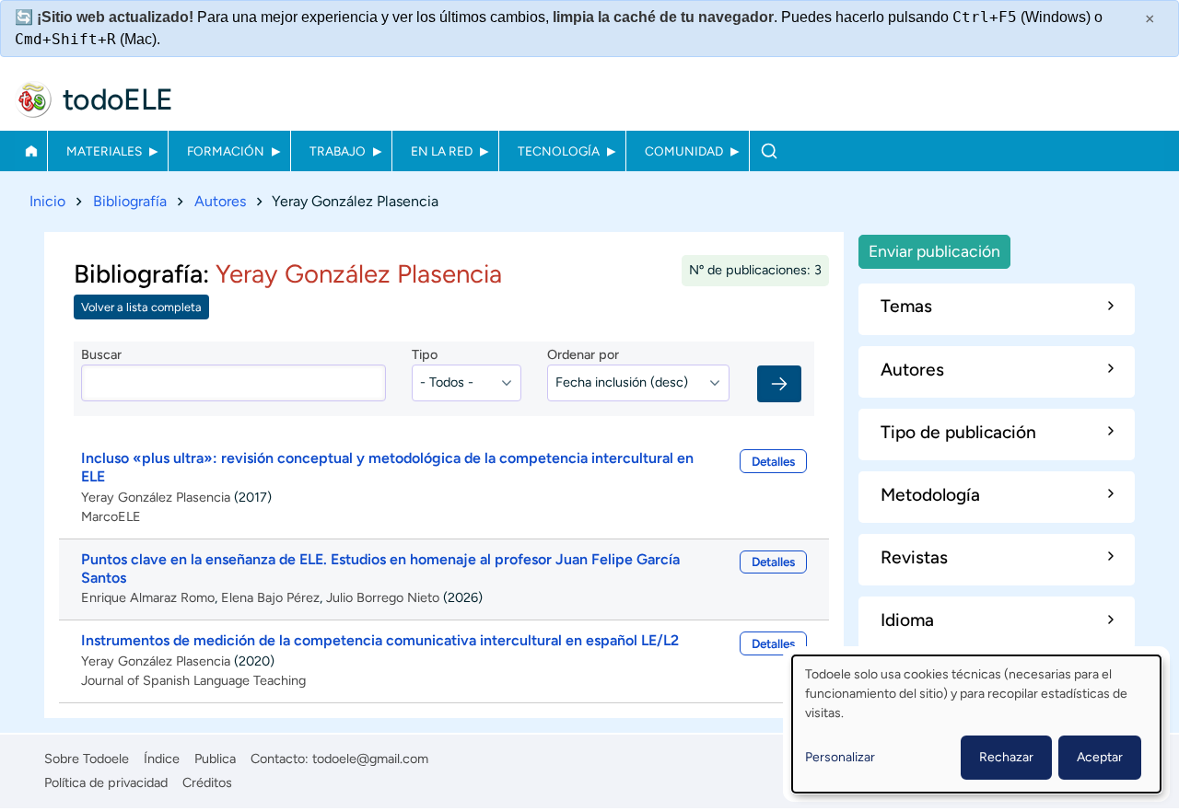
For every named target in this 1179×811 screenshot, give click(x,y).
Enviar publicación (934, 251)
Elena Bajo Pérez (270, 597)
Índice (162, 758)
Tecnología (559, 151)
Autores (220, 201)
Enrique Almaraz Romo (148, 597)
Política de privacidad (106, 782)
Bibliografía (130, 201)
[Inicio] (33, 99)
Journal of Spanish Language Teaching (193, 680)
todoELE (118, 99)
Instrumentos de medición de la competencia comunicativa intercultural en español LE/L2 (380, 640)
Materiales (104, 151)
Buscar (769, 151)
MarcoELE (111, 516)
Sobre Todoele (86, 758)
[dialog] (976, 724)
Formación (225, 151)
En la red (442, 151)
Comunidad (684, 151)
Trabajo (337, 151)
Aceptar (1100, 757)
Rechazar (1006, 757)
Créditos (207, 782)
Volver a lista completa (141, 307)
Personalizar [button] (840, 757)
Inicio (31, 151)
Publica (215, 758)
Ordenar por (583, 354)
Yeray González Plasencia (155, 497)
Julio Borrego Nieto (382, 597)
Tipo (425, 354)
